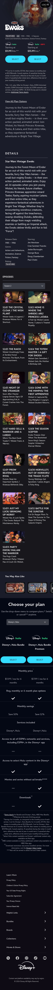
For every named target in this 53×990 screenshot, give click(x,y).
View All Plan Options (16, 101)
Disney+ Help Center (33, 848)
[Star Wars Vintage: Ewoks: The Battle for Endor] (37, 587)
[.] (8, 958)
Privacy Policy (11, 880)
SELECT (15, 59)
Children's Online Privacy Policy (17, 885)
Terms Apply (9, 815)
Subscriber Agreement (14, 896)
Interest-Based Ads (13, 906)
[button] (26, 913)
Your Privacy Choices (13, 901)
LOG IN (45, 5)
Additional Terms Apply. (20, 92)
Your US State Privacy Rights (16, 891)
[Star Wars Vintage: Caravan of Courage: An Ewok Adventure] (15, 587)
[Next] (48, 587)
